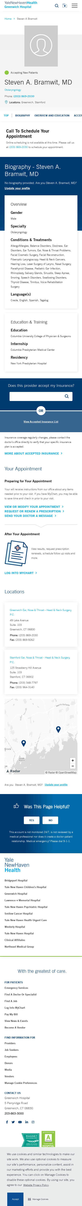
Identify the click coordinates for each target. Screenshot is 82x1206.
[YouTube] (20, 1122)
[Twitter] (13, 1122)
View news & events (16, 1021)
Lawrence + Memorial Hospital (22, 900)
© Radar (50, 772)
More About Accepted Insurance (32, 453)
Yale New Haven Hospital (19, 933)
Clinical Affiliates (15, 940)
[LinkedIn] (26, 1122)
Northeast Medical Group (19, 946)
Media (8, 1069)
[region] (41, 736)
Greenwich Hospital (16, 893)
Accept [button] (15, 1199)
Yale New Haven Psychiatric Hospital (26, 907)
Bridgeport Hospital (16, 880)
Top (6, 115)
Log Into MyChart (19, 572)
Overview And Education (52, 115)
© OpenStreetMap (66, 772)
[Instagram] (33, 1122)
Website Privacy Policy (36, 1185)
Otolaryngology (13, 90)
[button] (38, 1199)
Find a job (11, 1001)
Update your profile (17, 188)
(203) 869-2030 (24, 96)
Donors (9, 1063)
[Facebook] (7, 1122)
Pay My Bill (11, 1014)
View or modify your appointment (32, 506)
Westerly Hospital (15, 926)
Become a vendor (15, 1027)
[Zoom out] (73, 766)
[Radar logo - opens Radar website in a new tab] (13, 770)
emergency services (16, 988)
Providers (10, 1043)
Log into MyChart (15, 1007)
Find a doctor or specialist (21, 994)
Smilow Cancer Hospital (19, 913)
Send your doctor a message (29, 515)
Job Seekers (11, 1050)
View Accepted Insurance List (41, 421)
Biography (22, 115)
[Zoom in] (73, 760)
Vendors (9, 1076)
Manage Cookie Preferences (21, 1083)
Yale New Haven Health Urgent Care (26, 920)
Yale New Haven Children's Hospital (25, 887)
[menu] (74, 5)
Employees (11, 1056)
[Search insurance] (68, 396)
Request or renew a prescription (33, 511)
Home (8, 18)
